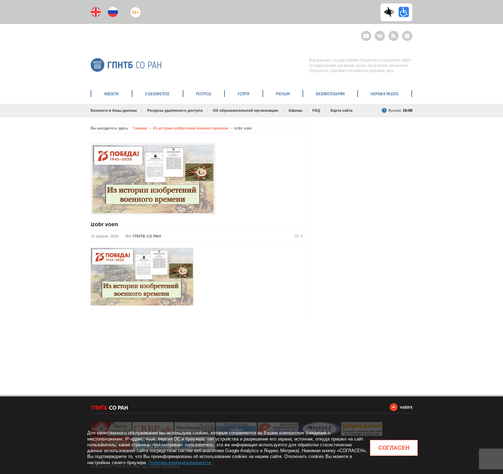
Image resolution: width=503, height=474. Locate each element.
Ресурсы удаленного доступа (175, 110)
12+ (134, 9)
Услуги (243, 93)
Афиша (295, 110)
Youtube (366, 33)
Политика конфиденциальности (180, 462)
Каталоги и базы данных (114, 110)
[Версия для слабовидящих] (391, 12)
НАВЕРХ (406, 407)
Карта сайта (341, 110)
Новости (111, 93)
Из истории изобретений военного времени (190, 128)
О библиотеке (157, 93)
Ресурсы (204, 93)
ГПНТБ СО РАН (147, 236)
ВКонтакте (380, 33)
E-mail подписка (407, 36)
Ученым (283, 93)
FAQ (316, 110)
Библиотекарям (330, 93)
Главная (140, 128)
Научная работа (384, 93)
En (96, 12)
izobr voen (104, 224)
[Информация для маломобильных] (404, 12)
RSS (392, 33)
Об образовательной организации (245, 110)
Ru (113, 12)
